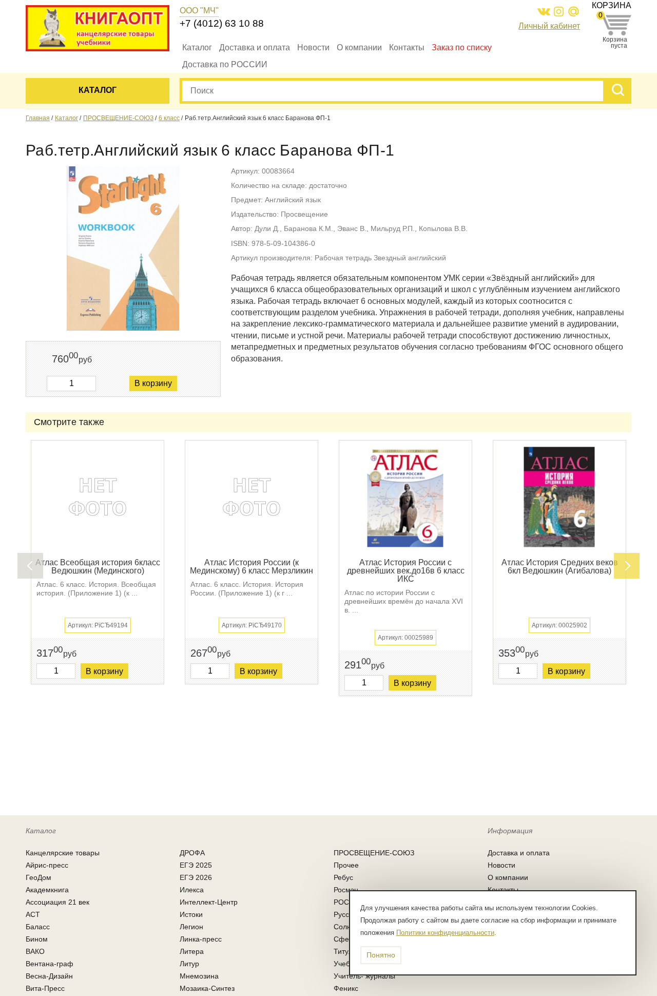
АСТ (33, 914)
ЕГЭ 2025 (196, 865)
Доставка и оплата (254, 47)
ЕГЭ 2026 (196, 877)
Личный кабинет (549, 26)
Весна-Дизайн (49, 976)
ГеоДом (38, 877)
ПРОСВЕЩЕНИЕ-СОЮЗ (118, 118)
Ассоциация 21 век (57, 902)
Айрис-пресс (47, 865)
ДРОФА (192, 853)
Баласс (38, 927)
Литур (189, 964)
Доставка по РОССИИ (224, 64)
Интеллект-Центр (209, 902)
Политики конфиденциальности (445, 932)
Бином (37, 939)
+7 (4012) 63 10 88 (222, 23)
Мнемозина (199, 976)
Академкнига (47, 890)
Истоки (191, 914)
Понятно (380, 955)
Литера (192, 951)
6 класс (169, 118)
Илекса (192, 890)
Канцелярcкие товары (63, 853)
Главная (38, 118)
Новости (313, 47)
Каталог (197, 47)
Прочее (346, 865)
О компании (359, 47)
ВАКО (35, 951)
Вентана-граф (49, 964)
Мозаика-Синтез (207, 988)
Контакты (406, 47)
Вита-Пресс (45, 988)
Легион (191, 927)
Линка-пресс (201, 939)
